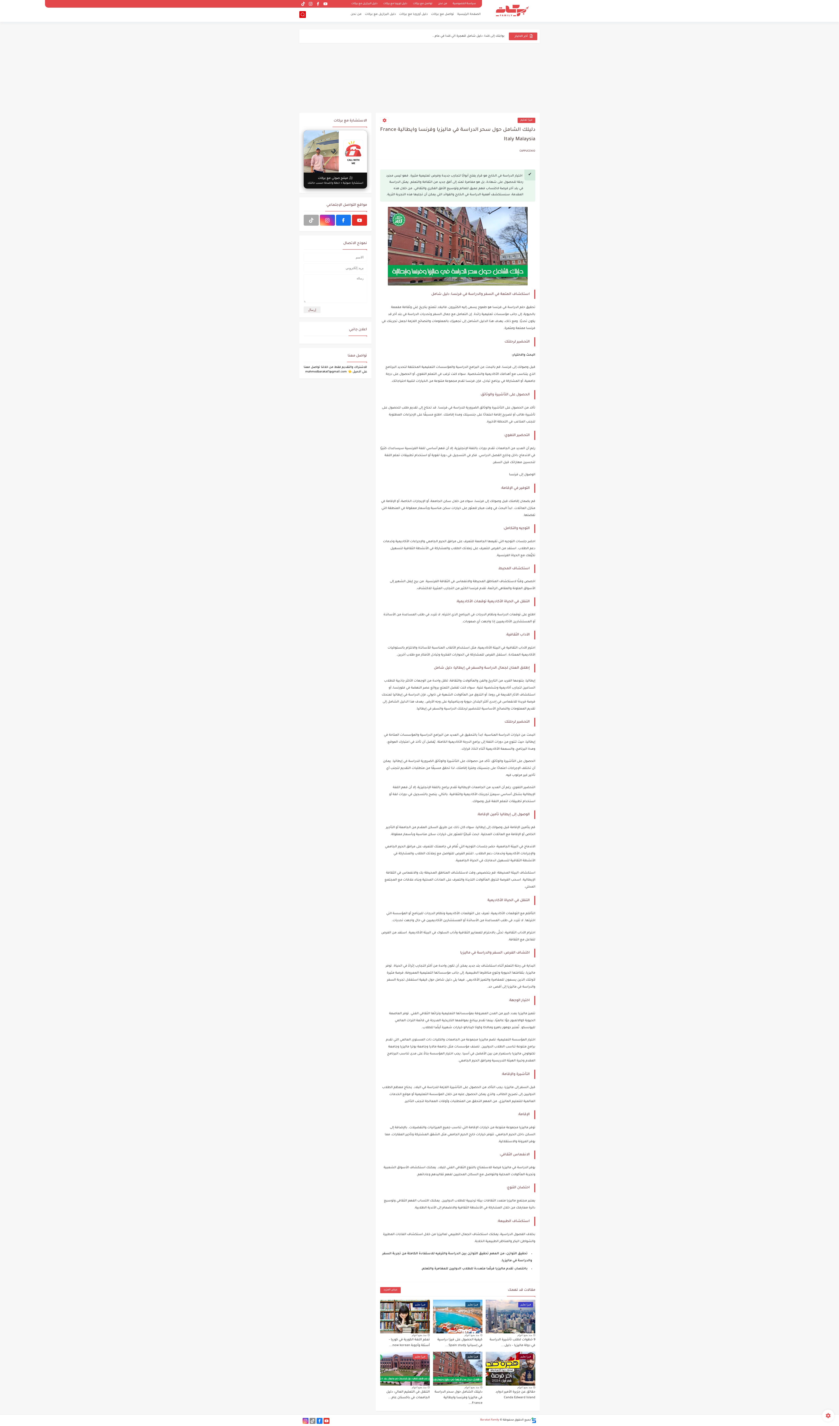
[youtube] (325, 4)
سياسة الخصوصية (464, 3)
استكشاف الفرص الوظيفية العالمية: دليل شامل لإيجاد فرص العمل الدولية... (450, 36)
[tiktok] (303, 4)
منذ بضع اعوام (524, 1335)
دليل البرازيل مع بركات (364, 3)
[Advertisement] (419, 78)
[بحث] (302, 14)
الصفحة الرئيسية (469, 14)
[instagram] (310, 4)
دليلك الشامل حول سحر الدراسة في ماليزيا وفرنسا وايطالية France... (458, 1397)
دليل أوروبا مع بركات (413, 14)
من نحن (442, 3)
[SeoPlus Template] (533, 1420)
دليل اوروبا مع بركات (395, 3)
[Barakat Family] (512, 10)
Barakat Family (489, 1420)
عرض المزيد (390, 1290)
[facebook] (318, 4)
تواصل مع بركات (422, 3)
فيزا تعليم (526, 120)
